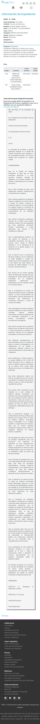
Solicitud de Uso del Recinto (14, 667)
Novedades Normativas (12, 678)
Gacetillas (7, 655)
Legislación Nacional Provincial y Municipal (19, 680)
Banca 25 (7, 689)
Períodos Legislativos (11, 687)
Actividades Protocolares (13, 660)
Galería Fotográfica (10, 662)
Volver (5, 616)
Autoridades (8, 625)
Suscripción (8, 657)
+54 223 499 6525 (32, 719)
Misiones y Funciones (12, 673)
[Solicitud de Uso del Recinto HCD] (13, 7)
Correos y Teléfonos (11, 637)
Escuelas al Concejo (11, 694)
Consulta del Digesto (11, 107)
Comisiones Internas (11, 630)
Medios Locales (9, 664)
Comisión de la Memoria (12, 648)
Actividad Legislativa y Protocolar (15, 692)
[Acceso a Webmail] (21, 7)
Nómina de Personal (11, 632)
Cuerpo (7, 628)
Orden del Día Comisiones (13, 646)
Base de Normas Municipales (14, 676)
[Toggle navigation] (31, 7)
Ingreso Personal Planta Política (15, 635)
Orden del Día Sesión (11, 644)
